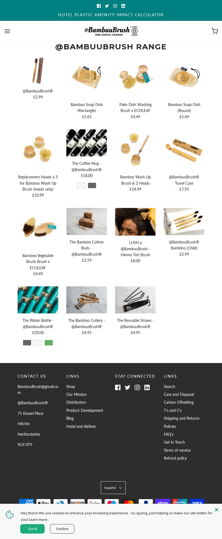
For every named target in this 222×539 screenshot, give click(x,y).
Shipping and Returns (182, 418)
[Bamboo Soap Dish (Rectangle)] (86, 77)
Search (169, 386)
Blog (70, 418)
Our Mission (76, 394)
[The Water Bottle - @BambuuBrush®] (38, 299)
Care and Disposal (179, 394)
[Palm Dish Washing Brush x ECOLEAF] (135, 77)
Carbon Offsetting (179, 402)
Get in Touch (174, 442)
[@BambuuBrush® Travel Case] (184, 149)
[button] (113, 487)
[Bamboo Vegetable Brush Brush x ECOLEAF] (38, 228)
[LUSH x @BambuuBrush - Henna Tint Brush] (135, 222)
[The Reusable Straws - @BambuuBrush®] (135, 299)
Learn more (38, 519)
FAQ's (169, 434)
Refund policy (175, 458)
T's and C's (173, 410)
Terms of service (177, 450)
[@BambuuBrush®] (38, 70)
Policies (170, 426)
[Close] (216, 509)
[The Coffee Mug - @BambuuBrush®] (86, 142)
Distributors (76, 402)
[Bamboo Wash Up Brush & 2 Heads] (135, 149)
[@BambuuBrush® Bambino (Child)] (184, 221)
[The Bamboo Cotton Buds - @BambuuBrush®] (86, 221)
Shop (70, 386)
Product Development (84, 410)
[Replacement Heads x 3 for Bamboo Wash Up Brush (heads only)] (38, 149)
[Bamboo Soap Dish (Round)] (184, 77)
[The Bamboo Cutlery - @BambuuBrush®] (86, 299)
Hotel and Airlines (81, 426)
